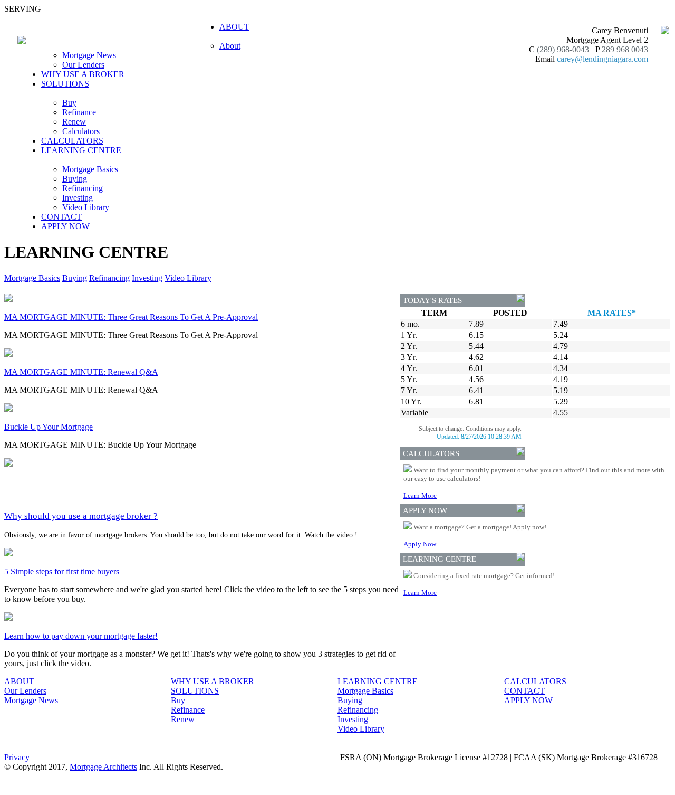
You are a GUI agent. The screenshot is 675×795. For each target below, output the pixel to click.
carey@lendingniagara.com (602, 58)
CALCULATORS (72, 140)
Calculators (81, 131)
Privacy (17, 757)
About (229, 45)
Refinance (79, 112)
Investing (77, 197)
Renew (74, 121)
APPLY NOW (65, 226)
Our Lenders (83, 64)
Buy (69, 102)
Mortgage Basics (90, 169)
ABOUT (19, 681)
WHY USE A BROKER (82, 74)
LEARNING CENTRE (378, 681)
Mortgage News (89, 55)
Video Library (85, 207)
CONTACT (61, 216)
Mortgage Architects (103, 766)
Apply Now (419, 544)
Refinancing (82, 188)
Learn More (420, 495)
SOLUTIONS (195, 690)
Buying (74, 178)
